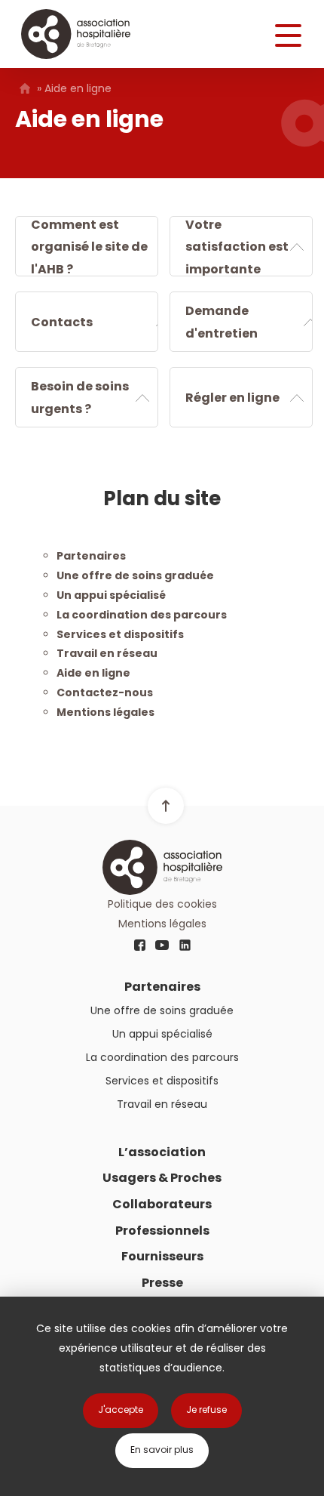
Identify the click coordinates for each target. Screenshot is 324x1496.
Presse (162, 1282)
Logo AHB (75, 34)
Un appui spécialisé (111, 595)
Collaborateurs (162, 1204)
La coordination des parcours (142, 614)
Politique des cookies (162, 903)
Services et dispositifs (120, 634)
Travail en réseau (107, 653)
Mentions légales (105, 712)
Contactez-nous (105, 692)
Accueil (24, 88)
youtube (162, 945)
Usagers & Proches (162, 1177)
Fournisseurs (162, 1256)
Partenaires (91, 555)
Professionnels (162, 1230)
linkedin (184, 945)
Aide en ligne (93, 672)
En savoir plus (162, 1449)
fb (139, 945)
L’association (162, 1152)
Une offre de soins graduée (135, 575)
